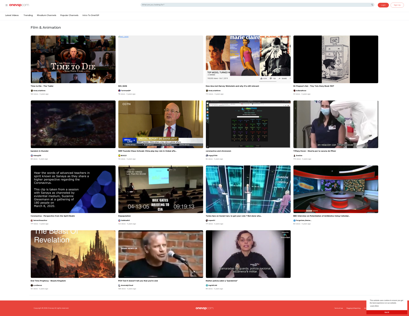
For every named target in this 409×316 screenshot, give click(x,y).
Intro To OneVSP (90, 15)
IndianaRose (301, 91)
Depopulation (124, 216)
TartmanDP (126, 91)
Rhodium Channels (46, 15)
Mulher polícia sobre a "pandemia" (221, 281)
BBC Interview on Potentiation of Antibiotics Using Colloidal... (321, 216)
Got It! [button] (387, 312)
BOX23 (124, 156)
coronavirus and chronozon (218, 151)
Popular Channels (69, 15)
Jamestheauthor (40, 220)
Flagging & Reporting (353, 308)
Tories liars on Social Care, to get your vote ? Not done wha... (234, 216)
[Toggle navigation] (6, 5)
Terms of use (338, 308)
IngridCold (212, 285)
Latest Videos (12, 15)
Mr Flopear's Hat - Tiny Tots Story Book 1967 (313, 86)
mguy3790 (212, 156)
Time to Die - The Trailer (42, 86)
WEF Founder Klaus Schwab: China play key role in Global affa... (147, 151)
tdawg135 (37, 156)
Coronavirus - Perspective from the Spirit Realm (53, 216)
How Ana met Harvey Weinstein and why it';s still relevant (232, 86)
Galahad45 (125, 220)
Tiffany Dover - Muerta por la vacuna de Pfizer (314, 151)
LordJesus (37, 285)
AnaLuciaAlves (39, 91)
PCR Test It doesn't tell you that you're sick (138, 281)
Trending (28, 15)
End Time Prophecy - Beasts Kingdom (48, 281)
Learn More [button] (374, 306)
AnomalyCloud (127, 285)
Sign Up (397, 5)
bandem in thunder (40, 151)
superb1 (211, 220)
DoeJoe (299, 156)
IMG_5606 (122, 86)
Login (383, 5)
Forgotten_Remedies (304, 220)
